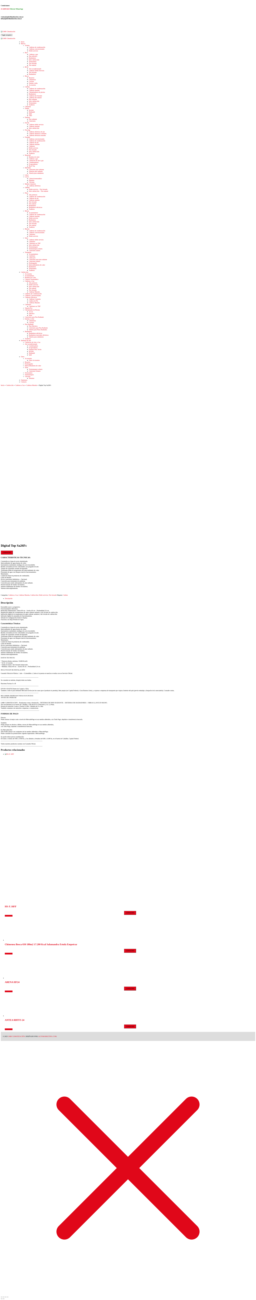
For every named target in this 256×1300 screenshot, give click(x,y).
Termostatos (32, 61)
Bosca (27, 76)
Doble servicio (33, 51)
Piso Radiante (29, 324)
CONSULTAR (7, 552)
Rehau (27, 211)
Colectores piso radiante (36, 169)
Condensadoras (33, 162)
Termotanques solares (35, 249)
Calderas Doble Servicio (36, 70)
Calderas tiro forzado (35, 96)
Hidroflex (28, 168)
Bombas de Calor (30, 277)
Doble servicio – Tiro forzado (38, 189)
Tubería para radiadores (36, 173)
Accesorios (32, 85)
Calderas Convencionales (33, 295)
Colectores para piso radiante (38, 259)
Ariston (27, 45)
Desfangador (33, 263)
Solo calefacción (34, 60)
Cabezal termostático (35, 178)
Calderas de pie (33, 142)
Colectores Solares (34, 371)
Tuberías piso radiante (36, 171)
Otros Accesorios (34, 360)
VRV (30, 115)
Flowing (27, 130)
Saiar (26, 238)
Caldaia (27, 87)
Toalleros (32, 105)
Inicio (22, 42)
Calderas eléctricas (34, 186)
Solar (30, 315)
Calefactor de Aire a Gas (32, 342)
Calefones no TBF (34, 243)
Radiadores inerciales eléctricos (38, 335)
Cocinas (31, 81)
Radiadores (32, 58)
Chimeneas (32, 79)
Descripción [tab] (8, 598)
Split (30, 114)
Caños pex (32, 258)
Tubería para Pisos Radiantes (38, 330)
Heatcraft (28, 155)
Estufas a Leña (29, 319)
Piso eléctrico (33, 56)
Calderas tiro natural (35, 97)
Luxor (27, 177)
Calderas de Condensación (33, 294)
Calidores (32, 146)
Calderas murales (34, 90)
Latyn (26, 175)
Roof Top (32, 166)
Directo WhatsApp (16, 9)
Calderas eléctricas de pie (37, 132)
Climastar (28, 106)
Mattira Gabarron (30, 184)
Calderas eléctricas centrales (37, 133)
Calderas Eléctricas (31, 297)
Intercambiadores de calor (37, 265)
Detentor (31, 180)
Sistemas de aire (26, 340)
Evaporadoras (33, 164)
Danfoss (27, 117)
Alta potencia (33, 195)
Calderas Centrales (35, 299)
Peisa (26, 193)
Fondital (27, 137)
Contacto (23, 382)
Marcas (23, 43)
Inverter (31, 110)
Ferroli (27, 123)
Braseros (31, 78)
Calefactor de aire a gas (36, 160)
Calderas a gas (33, 54)
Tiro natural (32, 65)
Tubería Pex (28, 308)
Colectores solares (34, 250)
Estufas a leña (33, 83)
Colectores (32, 121)
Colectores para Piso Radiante (34, 317)
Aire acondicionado (35, 69)
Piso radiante (33, 99)
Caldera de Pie (33, 301)
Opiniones (24, 380)
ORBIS (27, 187)
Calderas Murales (34, 292)
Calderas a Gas (29, 281)
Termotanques (33, 247)
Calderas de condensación (37, 47)
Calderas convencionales (36, 49)
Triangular (28, 252)
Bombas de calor (34, 157)
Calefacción (24, 272)
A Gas (31, 312)
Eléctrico (31, 313)
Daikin (27, 108)
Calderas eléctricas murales (37, 135)
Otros (22, 357)
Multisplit (32, 112)
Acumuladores (33, 213)
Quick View (8, 916)
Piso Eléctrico (33, 326)
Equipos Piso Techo (35, 349)
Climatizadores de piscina (37, 92)
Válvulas (31, 182)
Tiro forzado (33, 63)
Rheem (27, 229)
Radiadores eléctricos (35, 207)
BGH (26, 67)
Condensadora (33, 346)
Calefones (32, 234)
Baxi (26, 52)
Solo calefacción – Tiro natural (38, 191)
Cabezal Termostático (31, 279)
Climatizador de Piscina (32, 310)
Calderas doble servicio (36, 124)
